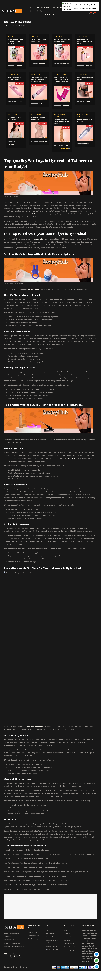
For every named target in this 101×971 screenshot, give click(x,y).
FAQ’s (47, 930)
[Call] (96, 954)
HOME (31, 7)
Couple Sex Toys (33, 939)
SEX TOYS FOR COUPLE (37, 11)
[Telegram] (96, 966)
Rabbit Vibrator (13, 74)
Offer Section (49, 14)
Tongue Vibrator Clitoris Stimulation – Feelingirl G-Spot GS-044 (39, 79)
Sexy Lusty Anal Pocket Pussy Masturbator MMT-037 (15, 41)
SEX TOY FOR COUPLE (83, 74)
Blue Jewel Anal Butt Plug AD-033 (84, 5)
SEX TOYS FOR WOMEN (60, 7)
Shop (65, 930)
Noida (90, 948)
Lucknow (85, 946)
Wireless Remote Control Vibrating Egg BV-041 (84, 41)
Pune (84, 933)
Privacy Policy (50, 933)
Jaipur (84, 943)
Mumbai (93, 931)
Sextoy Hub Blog (69, 950)
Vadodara (85, 956)
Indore (84, 954)
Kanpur (91, 951)
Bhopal (84, 948)
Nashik (89, 954)
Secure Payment (69, 947)
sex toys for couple (35, 727)
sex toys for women (72, 458)
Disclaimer (67, 940)
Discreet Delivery (51, 946)
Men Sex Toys (32, 932)
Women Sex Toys (33, 936)
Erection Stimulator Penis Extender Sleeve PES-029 (61, 121)
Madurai (92, 956)
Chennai (94, 933)
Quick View (15, 57)
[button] (94, 13)
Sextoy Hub (23, 967)
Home (6, 25)
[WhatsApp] (96, 960)
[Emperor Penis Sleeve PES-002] (85, 126)
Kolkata (94, 936)
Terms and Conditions (53, 937)
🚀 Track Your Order (52, 949)
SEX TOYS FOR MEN (43, 7)
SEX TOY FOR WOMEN (60, 74)
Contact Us (67, 937)
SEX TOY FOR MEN (36, 114)
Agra (94, 948)
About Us (67, 933)
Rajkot (91, 946)
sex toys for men (34, 289)
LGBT (51, 11)
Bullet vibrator (82, 36)
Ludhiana (85, 951)
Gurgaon (90, 943)
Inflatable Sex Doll (14, 114)
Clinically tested (69, 943)
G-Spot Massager (36, 74)
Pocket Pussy (12, 36)
